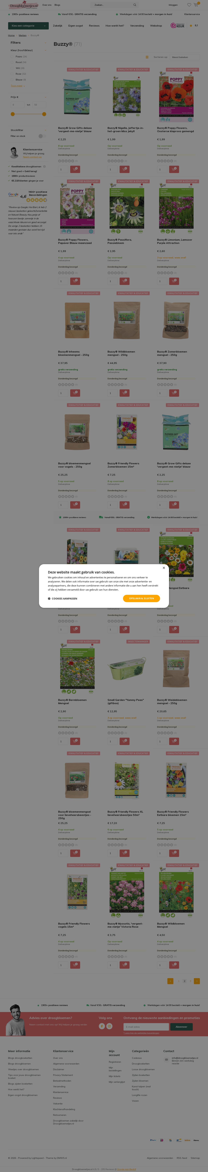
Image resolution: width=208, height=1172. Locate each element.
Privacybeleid (126, 589)
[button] (62, 598)
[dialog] (104, 586)
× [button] (163, 568)
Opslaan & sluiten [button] (141, 598)
